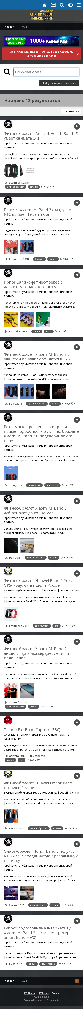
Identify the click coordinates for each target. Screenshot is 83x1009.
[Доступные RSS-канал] (77, 981)
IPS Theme (29, 993)
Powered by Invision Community (41, 1000)
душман (9, 590)
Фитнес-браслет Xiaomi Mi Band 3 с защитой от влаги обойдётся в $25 (37, 357)
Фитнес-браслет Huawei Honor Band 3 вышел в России (39, 785)
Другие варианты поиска (60, 83)
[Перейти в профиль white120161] (8, 720)
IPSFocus (44, 993)
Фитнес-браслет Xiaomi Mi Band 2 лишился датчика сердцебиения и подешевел (36, 653)
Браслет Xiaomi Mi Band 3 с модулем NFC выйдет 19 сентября (37, 212)
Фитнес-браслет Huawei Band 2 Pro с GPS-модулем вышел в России (38, 583)
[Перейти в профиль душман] (8, 571)
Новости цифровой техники (60, 590)
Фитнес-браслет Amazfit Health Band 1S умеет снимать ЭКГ (41, 136)
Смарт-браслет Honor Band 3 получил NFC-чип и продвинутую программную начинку (41, 856)
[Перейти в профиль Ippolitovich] (8, 124)
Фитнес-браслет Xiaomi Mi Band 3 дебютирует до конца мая (35, 510)
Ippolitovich (11, 143)
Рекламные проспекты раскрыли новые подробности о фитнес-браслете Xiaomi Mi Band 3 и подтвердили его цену (41, 433)
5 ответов (38, 755)
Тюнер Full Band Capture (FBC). (32, 729)
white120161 (12, 734)
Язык (55, 993)
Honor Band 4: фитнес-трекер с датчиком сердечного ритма (33, 284)
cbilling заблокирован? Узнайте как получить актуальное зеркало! (41, 53)
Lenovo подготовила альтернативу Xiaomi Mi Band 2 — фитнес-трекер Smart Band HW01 (37, 932)
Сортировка (70, 111)
